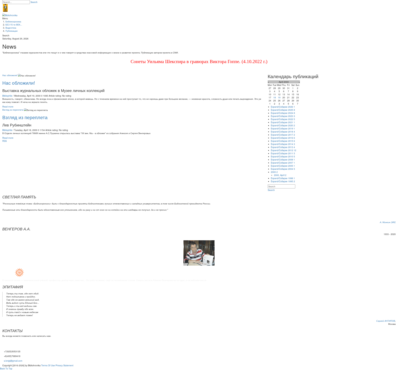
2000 (274, 172)
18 (274, 97)
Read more (7, 106)
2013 (291, 147)
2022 (291, 119)
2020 (291, 125)
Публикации (11, 30)
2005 (291, 165)
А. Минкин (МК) (388, 222)
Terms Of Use (48, 365)
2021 (291, 122)
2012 (292, 150)
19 (279, 97)
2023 (291, 116)
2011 (291, 153)
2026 (291, 106)
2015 (291, 140)
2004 (291, 168)
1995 (291, 181)
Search (33, 2)
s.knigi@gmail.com (13, 360)
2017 (291, 134)
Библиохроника (13, 21)
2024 (291, 112)
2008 (291, 159)
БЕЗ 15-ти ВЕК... (13, 24)
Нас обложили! (9, 75)
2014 (291, 144)
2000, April (280, 175)
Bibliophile (7, 95)
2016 (291, 137)
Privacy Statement (64, 365)
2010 (291, 156)
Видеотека (10, 27)
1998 (291, 178)
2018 (291, 131)
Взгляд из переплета (12, 109)
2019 (291, 128)
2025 (291, 109)
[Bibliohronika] (9, 14)
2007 (291, 162)
